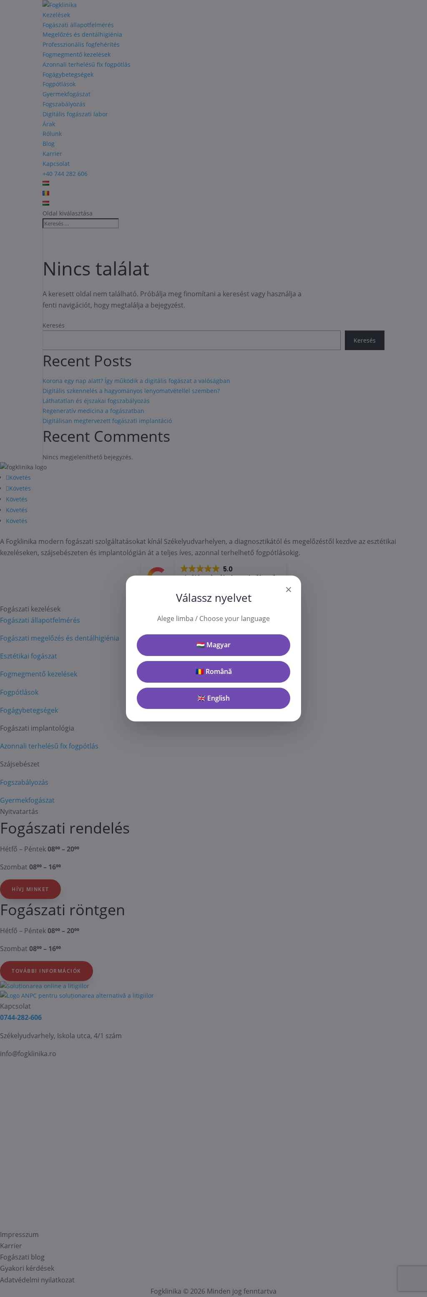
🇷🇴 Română (214, 671)
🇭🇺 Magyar (213, 644)
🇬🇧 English (213, 698)
